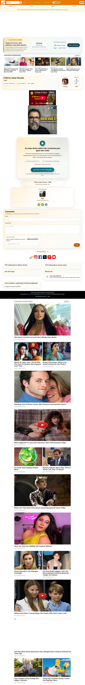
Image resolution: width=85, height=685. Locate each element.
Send (77, 244)
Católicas (65, 86)
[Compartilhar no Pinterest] (49, 257)
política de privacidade (44, 294)
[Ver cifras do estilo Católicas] (65, 82)
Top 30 (74, 6)
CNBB (5, 80)
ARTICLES (38, 2)
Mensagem (8, 223)
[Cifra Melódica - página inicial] (3, 3)
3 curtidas (31, 83)
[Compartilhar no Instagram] (36, 257)
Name (6, 216)
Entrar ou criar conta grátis (43, 169)
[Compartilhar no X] (45, 257)
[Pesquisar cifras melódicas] (20, 2)
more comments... (41, 251)
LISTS (31, 2)
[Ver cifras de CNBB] (76, 82)
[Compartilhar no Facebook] (40, 257)
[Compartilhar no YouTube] (54, 257)
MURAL (25, 2)
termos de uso (29, 294)
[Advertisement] (42, 24)
